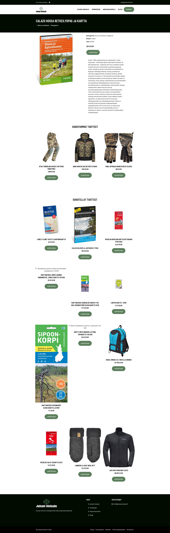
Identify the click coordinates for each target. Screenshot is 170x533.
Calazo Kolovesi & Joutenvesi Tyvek (85, 248)
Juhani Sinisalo (83, 9)
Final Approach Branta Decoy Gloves (118, 166)
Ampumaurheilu (109, 9)
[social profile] (49, 2)
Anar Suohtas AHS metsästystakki (85, 166)
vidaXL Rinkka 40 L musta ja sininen (118, 360)
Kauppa (129, 9)
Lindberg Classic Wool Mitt (85, 465)
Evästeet (108, 530)
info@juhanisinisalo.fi (127, 2)
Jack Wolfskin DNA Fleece (118, 470)
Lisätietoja (93, 52)
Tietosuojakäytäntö (118, 530)
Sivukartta (130, 530)
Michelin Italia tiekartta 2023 (51, 462)
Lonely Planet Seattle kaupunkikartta (51, 239)
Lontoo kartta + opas (118, 303)
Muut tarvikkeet (43, 25)
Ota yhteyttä (99, 530)
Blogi (120, 9)
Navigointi (54, 25)
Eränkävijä (96, 9)
